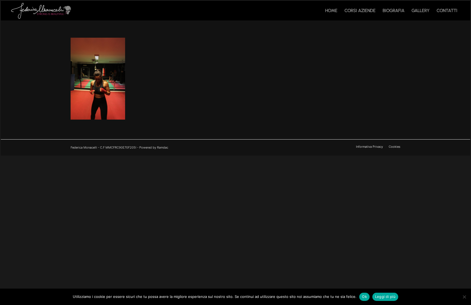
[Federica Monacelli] (42, 10)
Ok (364, 296)
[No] (464, 297)
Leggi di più (385, 296)
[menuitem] (331, 10)
